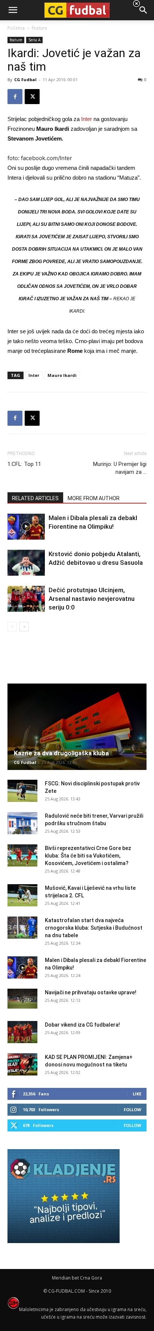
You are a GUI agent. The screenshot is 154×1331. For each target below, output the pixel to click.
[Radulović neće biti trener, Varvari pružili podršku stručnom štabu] (22, 823)
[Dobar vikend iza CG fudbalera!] (22, 1032)
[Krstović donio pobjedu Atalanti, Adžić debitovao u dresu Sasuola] (26, 563)
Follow (132, 1109)
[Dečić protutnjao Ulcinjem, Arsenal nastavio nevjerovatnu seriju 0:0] (26, 599)
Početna (16, 28)
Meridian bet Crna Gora (77, 1278)
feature (16, 39)
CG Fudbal (25, 79)
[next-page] (24, 626)
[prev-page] (12, 626)
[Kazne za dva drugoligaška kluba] (77, 727)
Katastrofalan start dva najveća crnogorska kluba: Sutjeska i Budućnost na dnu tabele (93, 927)
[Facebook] (14, 96)
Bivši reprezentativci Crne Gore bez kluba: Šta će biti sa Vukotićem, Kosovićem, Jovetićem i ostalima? (88, 855)
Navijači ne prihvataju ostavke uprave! (90, 992)
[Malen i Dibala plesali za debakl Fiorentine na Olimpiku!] (26, 527)
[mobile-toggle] (13, 10)
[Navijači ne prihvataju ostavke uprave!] (22, 999)
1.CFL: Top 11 (24, 464)
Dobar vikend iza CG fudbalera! (82, 1025)
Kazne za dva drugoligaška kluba (61, 753)
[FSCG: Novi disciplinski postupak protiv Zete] (22, 791)
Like (137, 1094)
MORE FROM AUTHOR (94, 498)
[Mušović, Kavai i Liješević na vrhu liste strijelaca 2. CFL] (22, 895)
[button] (143, 10)
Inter (86, 119)
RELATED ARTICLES (35, 498)
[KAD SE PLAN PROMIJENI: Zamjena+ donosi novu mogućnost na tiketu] (22, 1064)
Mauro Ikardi (62, 375)
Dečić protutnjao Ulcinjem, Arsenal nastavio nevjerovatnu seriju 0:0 (92, 598)
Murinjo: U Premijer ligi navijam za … (120, 468)
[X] (32, 96)
